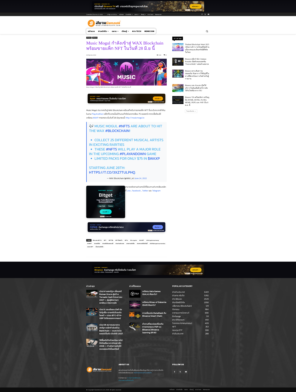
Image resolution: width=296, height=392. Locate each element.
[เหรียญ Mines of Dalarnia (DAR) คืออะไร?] (134, 305)
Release (95, 37)
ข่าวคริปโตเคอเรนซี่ (107, 243)
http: (128, 117)
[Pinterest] (114, 251)
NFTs (126, 240)
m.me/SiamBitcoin (134, 378)
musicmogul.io (138, 117)
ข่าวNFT (89, 243)
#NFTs (124, 126)
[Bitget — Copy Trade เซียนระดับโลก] (105, 203)
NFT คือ (111, 240)
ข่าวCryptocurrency (152, 240)
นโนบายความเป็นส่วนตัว (126, 380)
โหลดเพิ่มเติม (190, 111)
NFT (105, 240)
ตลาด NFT (90, 247)
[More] (124, 251)
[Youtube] (208, 14)
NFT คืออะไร (118, 240)
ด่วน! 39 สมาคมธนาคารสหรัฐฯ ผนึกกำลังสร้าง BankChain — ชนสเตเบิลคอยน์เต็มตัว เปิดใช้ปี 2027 (111, 329)
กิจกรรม (89, 37)
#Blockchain (117, 130)
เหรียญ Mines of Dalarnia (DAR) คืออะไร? (154, 304)
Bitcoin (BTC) (97, 240)
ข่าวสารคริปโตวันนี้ (142, 243)
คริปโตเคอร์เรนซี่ (139, 373)
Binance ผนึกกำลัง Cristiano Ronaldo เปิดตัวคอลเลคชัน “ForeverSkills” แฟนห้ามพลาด (197, 61)
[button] (207, 31)
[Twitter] (205, 14)
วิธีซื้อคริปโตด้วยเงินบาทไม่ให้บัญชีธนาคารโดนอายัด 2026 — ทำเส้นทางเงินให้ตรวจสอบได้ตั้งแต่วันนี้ (111, 345)
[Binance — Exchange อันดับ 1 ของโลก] (148, 270)
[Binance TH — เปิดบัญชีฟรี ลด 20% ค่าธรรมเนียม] (148, 6)
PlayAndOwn (97, 113)
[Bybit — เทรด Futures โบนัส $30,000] (126, 100)
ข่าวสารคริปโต (130, 243)
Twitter (145, 190)
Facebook (136, 190)
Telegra (155, 190)
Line (129, 190)
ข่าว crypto (133, 240)
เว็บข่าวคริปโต (99, 247)
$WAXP (154, 158)
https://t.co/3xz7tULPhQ (112, 172)
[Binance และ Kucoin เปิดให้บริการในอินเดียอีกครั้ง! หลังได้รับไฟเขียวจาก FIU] (177, 88)
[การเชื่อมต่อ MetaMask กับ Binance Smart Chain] (134, 315)
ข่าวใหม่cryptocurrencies (157, 243)
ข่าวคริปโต (97, 243)
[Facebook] (202, 14)
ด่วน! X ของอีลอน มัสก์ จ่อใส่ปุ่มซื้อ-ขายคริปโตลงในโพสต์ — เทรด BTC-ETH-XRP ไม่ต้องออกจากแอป (110, 314)
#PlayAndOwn (133, 154)
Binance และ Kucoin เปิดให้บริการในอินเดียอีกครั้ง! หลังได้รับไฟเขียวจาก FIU (196, 88)
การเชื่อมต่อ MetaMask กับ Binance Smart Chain (154, 314)
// (131, 117)
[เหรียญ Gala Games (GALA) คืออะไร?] (134, 294)
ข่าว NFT (141, 240)
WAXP (95, 117)
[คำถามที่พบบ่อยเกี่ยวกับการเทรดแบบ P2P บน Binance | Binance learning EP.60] (134, 326)
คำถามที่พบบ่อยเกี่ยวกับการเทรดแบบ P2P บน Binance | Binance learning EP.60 (152, 328)
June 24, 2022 (141, 178)
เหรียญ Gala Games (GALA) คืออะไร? (151, 293)
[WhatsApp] (119, 251)
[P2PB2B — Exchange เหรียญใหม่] (126, 228)
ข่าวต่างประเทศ (120, 243)
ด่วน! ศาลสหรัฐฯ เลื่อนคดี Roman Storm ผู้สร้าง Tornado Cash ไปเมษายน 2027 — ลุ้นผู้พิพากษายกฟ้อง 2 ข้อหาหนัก (110, 297)
